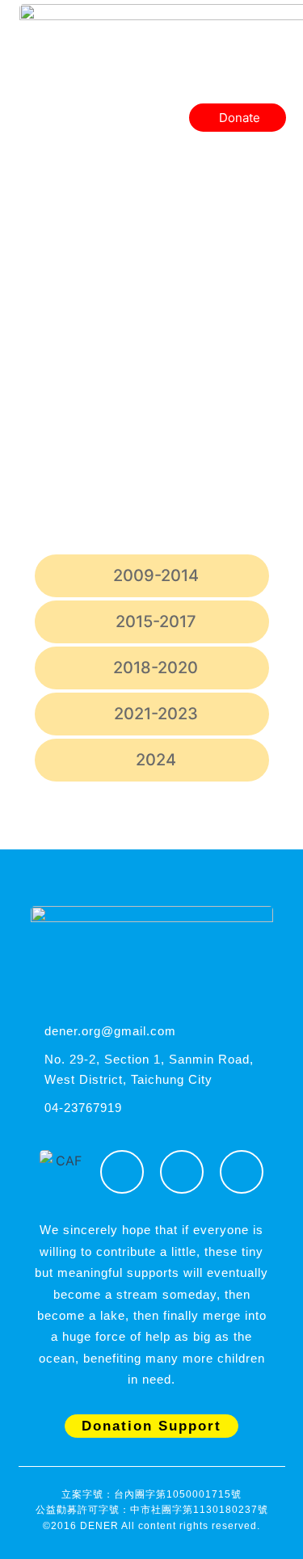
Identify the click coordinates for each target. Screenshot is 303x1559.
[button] (273, 87)
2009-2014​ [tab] (156, 575)
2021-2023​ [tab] (156, 713)
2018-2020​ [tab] (155, 667)
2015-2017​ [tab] (156, 621)
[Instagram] (182, 1172)
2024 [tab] (156, 759)
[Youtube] (241, 1172)
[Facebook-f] (122, 1172)
